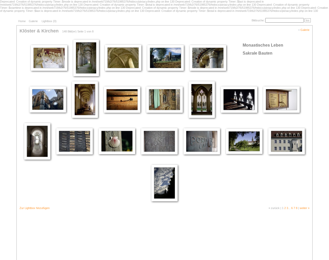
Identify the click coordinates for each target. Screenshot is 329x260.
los (307, 20)
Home (22, 21)
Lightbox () (49, 21)
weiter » (304, 208)
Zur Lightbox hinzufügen (35, 208)
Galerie (33, 21)
